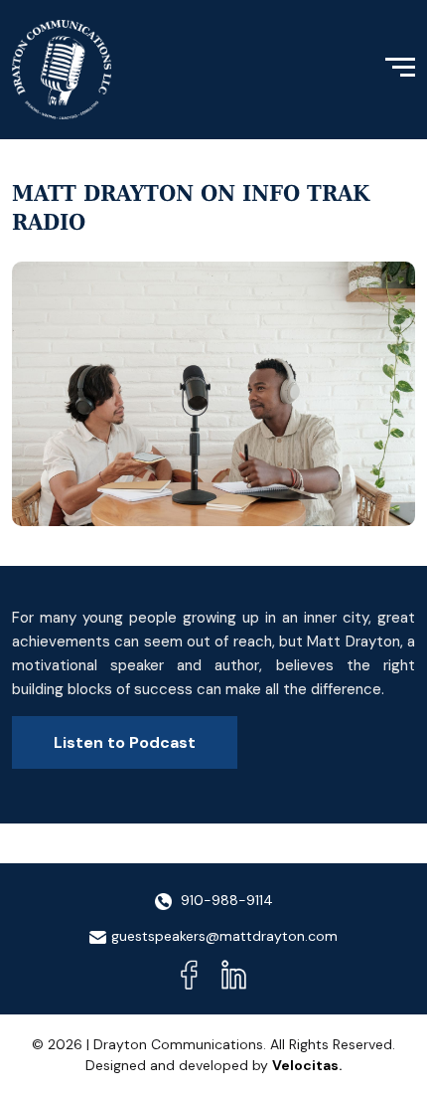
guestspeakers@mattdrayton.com (224, 936)
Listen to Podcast (125, 742)
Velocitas (305, 1065)
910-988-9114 (225, 900)
